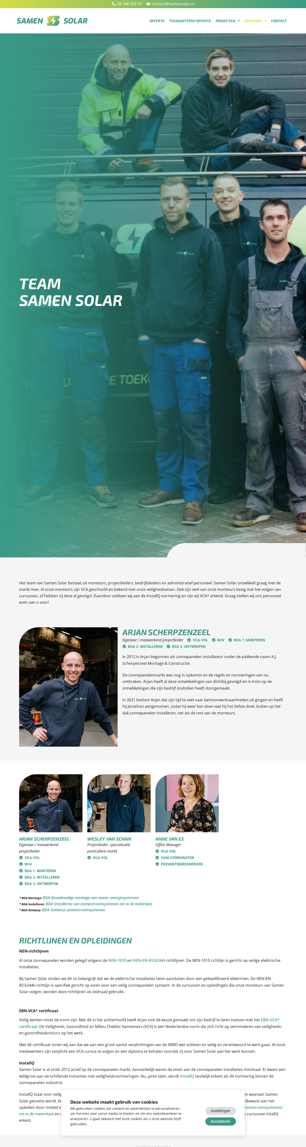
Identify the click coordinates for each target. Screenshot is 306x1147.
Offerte (157, 21)
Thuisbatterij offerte (190, 21)
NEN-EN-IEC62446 (149, 960)
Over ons (253, 21)
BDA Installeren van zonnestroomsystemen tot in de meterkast (99, 903)
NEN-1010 (117, 960)
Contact (279, 21)
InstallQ (187, 1076)
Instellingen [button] (220, 1111)
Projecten (225, 21)
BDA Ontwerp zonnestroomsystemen (73, 909)
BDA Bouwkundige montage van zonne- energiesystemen (91, 897)
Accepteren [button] (220, 1121)
